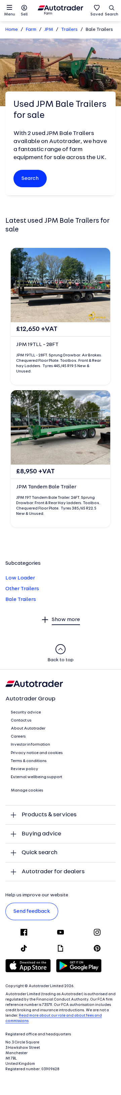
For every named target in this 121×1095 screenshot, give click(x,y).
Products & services (49, 815)
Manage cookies (27, 791)
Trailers (69, 29)
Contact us (21, 720)
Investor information (30, 745)
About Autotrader (28, 729)
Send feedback (31, 911)
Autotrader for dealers (53, 872)
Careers (18, 737)
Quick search (39, 852)
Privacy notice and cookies (37, 753)
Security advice (26, 712)
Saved (96, 14)
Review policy (24, 769)
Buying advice (41, 834)
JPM (48, 29)
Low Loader (20, 578)
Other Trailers (22, 589)
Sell (24, 14)
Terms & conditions (29, 761)
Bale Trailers (20, 599)
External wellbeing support (36, 777)
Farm (31, 29)
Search (111, 14)
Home (11, 29)
